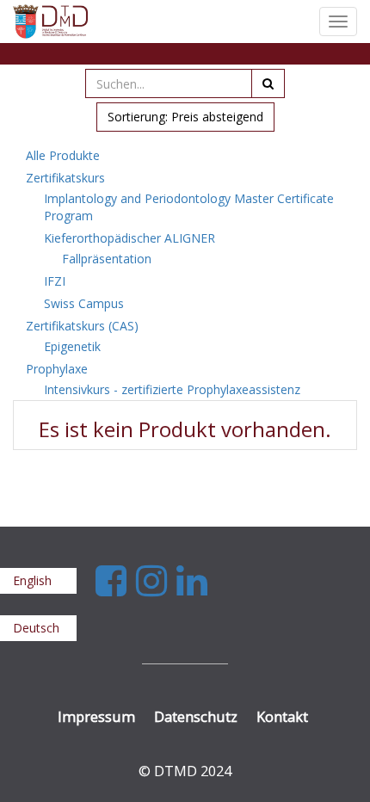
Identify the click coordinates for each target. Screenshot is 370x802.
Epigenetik (72, 346)
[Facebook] (116, 579)
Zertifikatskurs (65, 178)
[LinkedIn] (191, 579)
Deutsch (36, 628)
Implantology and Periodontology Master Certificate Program (189, 207)
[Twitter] (156, 579)
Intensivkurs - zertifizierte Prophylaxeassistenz (172, 389)
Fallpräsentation (106, 258)
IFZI (54, 281)
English (32, 580)
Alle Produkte (63, 155)
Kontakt (282, 716)
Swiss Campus (84, 303)
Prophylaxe (57, 369)
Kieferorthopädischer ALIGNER (129, 238)
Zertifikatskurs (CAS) (82, 326)
